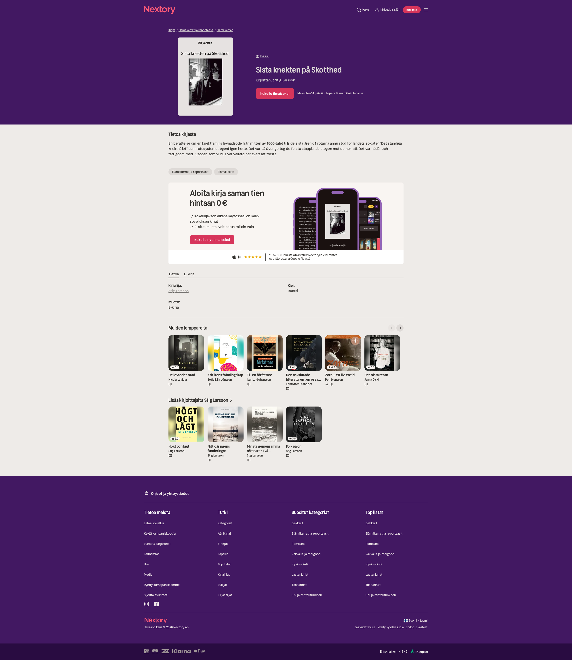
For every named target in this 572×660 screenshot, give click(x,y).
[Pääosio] (426, 9)
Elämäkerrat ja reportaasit (196, 30)
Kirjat (171, 30)
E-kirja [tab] (189, 274)
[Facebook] (156, 604)
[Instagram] (146, 604)
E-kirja (173, 307)
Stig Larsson (285, 80)
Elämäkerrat (225, 30)
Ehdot (410, 627)
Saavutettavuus (365, 627)
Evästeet (421, 627)
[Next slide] (400, 328)
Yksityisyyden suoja (391, 627)
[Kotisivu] (248, 10)
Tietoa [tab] (173, 274)
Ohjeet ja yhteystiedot (170, 493)
